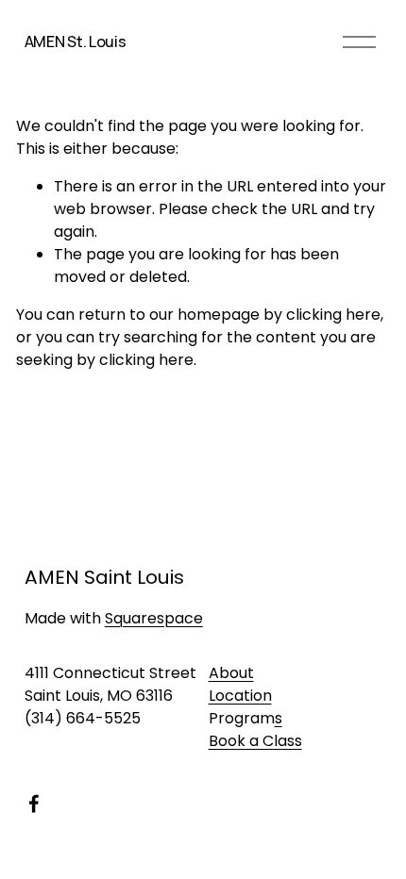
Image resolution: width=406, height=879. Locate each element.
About (231, 673)
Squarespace (154, 618)
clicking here (333, 314)
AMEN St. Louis (76, 41)
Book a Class (255, 741)
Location (240, 695)
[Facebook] (34, 803)
